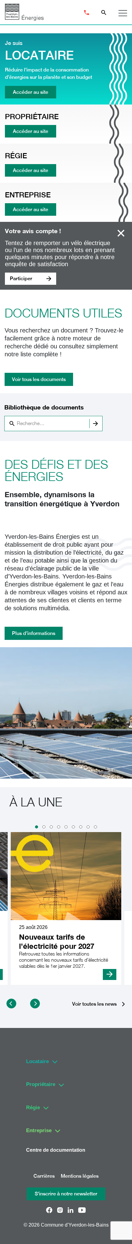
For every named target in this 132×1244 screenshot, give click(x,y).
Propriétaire (40, 1084)
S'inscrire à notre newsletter (66, 1194)
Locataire (37, 1061)
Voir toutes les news (94, 1004)
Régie (33, 1107)
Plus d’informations (33, 633)
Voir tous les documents (39, 379)
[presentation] (11, 1003)
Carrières (44, 1176)
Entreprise (39, 1130)
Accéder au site (30, 92)
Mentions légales (80, 1176)
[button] (36, 827)
